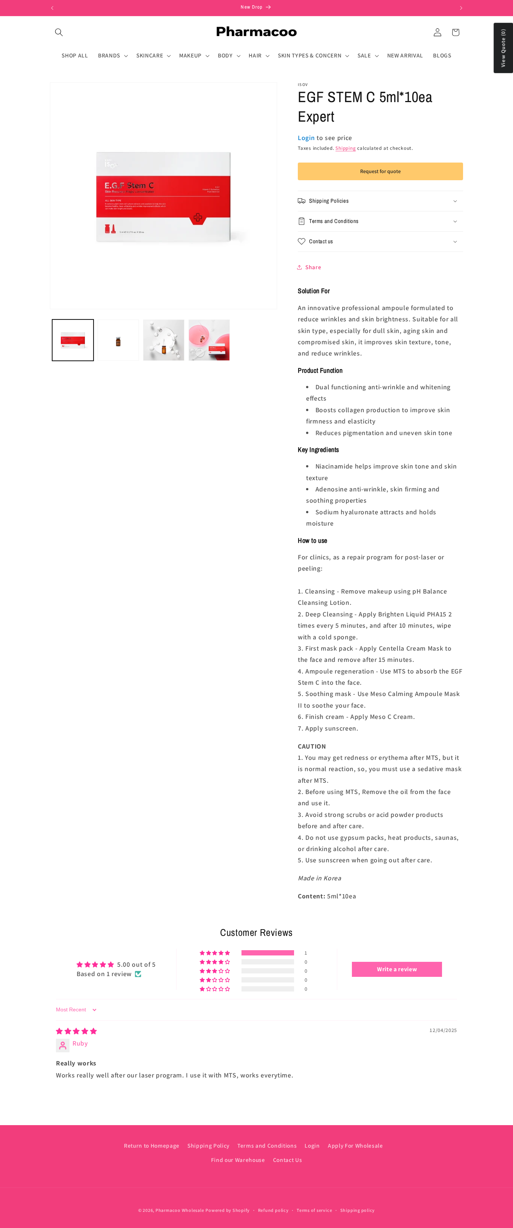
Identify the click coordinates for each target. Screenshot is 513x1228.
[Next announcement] (461, 8)
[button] (59, 32)
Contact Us (287, 1159)
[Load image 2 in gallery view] (118, 340)
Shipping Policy (208, 1145)
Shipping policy (357, 1210)
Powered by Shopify (227, 1210)
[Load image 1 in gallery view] (73, 340)
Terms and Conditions (267, 1145)
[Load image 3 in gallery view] (163, 340)
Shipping (345, 148)
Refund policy (273, 1210)
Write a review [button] (397, 969)
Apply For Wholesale (355, 1145)
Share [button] (313, 267)
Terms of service (314, 1210)
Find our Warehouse (238, 1159)
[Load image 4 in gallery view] (209, 340)
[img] (76, 1031)
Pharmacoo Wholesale (179, 1210)
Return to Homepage (152, 1145)
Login (312, 1145)
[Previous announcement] (52, 8)
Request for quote (380, 171)
